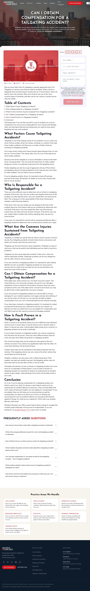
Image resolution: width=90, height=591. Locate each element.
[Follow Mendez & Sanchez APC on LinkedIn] (7, 562)
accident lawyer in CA (22, 410)
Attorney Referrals (49, 584)
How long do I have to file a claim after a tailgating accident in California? (29, 425)
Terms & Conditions (78, 96)
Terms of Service (40, 584)
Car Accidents (36, 552)
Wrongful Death (37, 570)
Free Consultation (75, 3)
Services (29, 3)
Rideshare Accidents (38, 563)
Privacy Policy (31, 584)
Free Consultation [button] (9, 567)
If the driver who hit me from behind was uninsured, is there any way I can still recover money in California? (29, 475)
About (22, 3)
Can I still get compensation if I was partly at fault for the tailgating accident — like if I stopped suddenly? (27, 458)
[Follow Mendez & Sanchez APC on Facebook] (3, 562)
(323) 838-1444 (22, 567)
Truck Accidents (37, 556)
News (45, 3)
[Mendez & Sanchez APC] (10, 3)
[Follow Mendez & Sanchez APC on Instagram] (11, 562)
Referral (52, 3)
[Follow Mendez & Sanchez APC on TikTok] (19, 562)
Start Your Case (73, 102)
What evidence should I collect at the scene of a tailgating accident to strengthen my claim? (28, 466)
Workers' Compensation (39, 573)
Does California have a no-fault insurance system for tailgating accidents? (29, 441)
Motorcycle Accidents (38, 559)
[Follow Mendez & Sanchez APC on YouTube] (15, 562)
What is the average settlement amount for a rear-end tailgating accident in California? (29, 433)
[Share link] (79, 52)
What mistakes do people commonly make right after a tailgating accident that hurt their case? (29, 449)
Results (38, 3)
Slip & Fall (35, 566)
